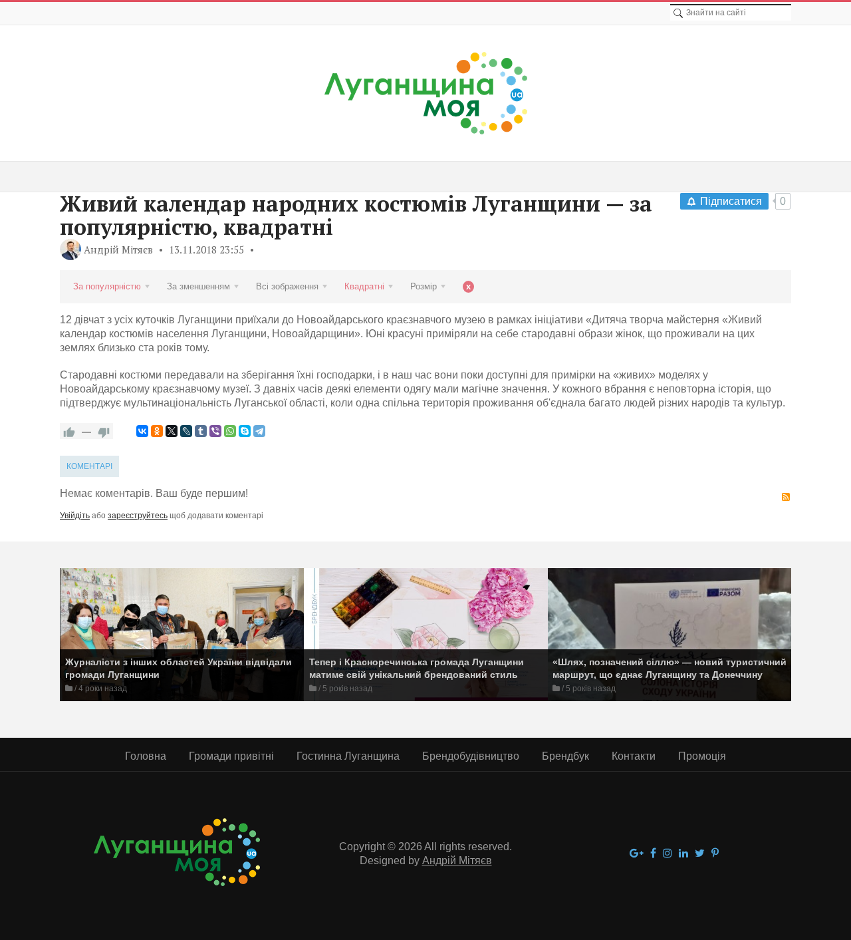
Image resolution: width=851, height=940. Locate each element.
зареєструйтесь (138, 515)
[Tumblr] (201, 431)
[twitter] (700, 854)
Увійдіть (75, 515)
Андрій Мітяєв (118, 249)
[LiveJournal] (186, 431)
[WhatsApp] (230, 431)
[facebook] (653, 854)
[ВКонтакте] (142, 431)
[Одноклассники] (157, 431)
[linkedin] (683, 854)
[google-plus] (637, 854)
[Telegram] (259, 431)
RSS (786, 497)
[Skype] (245, 431)
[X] (172, 431)
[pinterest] (715, 854)
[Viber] (215, 431)
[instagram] (667, 854)
